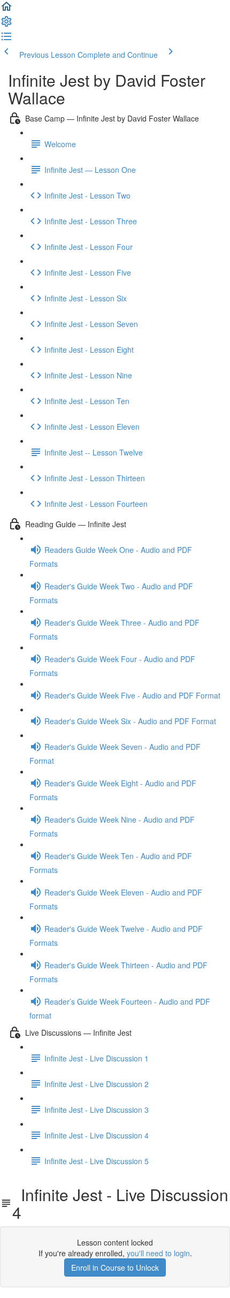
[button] (6, 9)
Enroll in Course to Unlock (115, 1267)
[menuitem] (6, 24)
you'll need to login (158, 1253)
